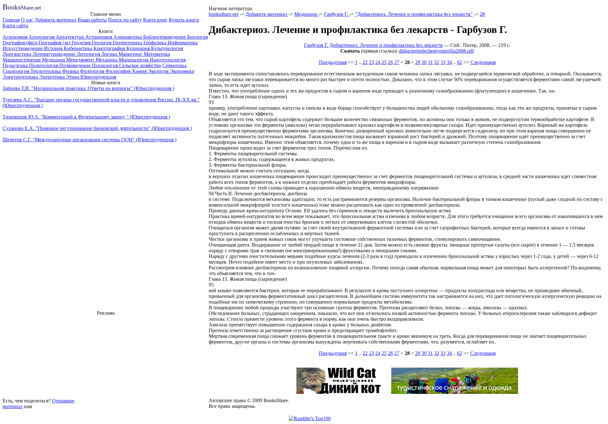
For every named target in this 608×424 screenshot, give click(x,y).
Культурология (167, 48)
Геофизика (155, 42)
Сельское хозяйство (140, 65)
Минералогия (134, 59)
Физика (71, 71)
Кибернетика (78, 48)
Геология (102, 42)
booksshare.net (223, 14)
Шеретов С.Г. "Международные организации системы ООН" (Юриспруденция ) (89, 139)
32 (436, 62)
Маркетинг (131, 54)
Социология (16, 71)
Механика (107, 59)
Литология (89, 54)
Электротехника (21, 77)
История (54, 48)
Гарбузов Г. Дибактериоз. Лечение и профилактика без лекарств (373, 45)
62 (459, 62)
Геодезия (82, 42)
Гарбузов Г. (336, 14)
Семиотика (174, 65)
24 (377, 62)
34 (449, 62)
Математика (157, 54)
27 (396, 62)
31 (430, 62)
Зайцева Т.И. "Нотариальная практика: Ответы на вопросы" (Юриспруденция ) (88, 88)
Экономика (182, 71)
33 (443, 62)
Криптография (109, 48)
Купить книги (184, 19)
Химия (140, 71)
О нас (27, 19)
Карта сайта (15, 25)
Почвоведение (75, 65)
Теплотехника (46, 71)
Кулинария (138, 48)
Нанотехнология (167, 59)
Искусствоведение (23, 48)
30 (424, 62)
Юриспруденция (98, 77)
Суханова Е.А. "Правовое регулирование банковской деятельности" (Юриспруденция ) (97, 128)
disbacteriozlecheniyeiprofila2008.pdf (436, 51)
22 (365, 62)
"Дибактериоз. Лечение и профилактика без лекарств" (414, 14)
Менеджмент (81, 59)
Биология (197, 37)
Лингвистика (18, 54)
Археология (42, 37)
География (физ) (21, 42)
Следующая (483, 62)
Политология (44, 65)
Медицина (54, 59)
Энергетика (52, 77)
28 (482, 14)
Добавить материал (55, 19)
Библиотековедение (165, 37)
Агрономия (15, 37)
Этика (73, 77)
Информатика (183, 42)
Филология (92, 71)
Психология (105, 65)
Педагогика (16, 65)
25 (384, 62)
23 (371, 62)
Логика (109, 54)
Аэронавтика (128, 37)
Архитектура (70, 37)
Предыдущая (333, 62)
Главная (11, 19)
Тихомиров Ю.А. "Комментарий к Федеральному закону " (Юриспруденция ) (86, 116)
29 (417, 62)
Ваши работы (92, 19)
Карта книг (155, 19)
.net (22, 7)
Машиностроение (22, 59)
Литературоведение (55, 54)
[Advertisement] (106, 356)
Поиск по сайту (125, 19)
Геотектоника (128, 42)
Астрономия (99, 37)
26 (390, 62)
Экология (159, 71)
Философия (118, 71)
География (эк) (55, 42)
